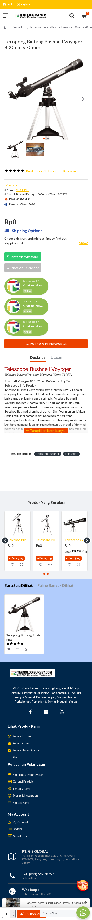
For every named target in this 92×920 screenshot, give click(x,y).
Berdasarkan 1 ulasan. (41, 171)
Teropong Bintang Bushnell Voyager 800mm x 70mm (24, 635)
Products (18, 27)
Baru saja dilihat (18, 585)
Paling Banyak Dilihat (55, 585)
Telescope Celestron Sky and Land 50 (18, 540)
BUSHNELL (22, 190)
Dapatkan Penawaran (46, 343)
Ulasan (56, 357)
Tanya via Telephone (24, 268)
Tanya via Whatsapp (24, 257)
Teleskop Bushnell (47, 453)
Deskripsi (38, 357)
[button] (8, 98)
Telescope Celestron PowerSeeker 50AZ (47, 540)
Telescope (71, 453)
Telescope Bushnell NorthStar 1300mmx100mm (75, 540)
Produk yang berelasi (46, 502)
